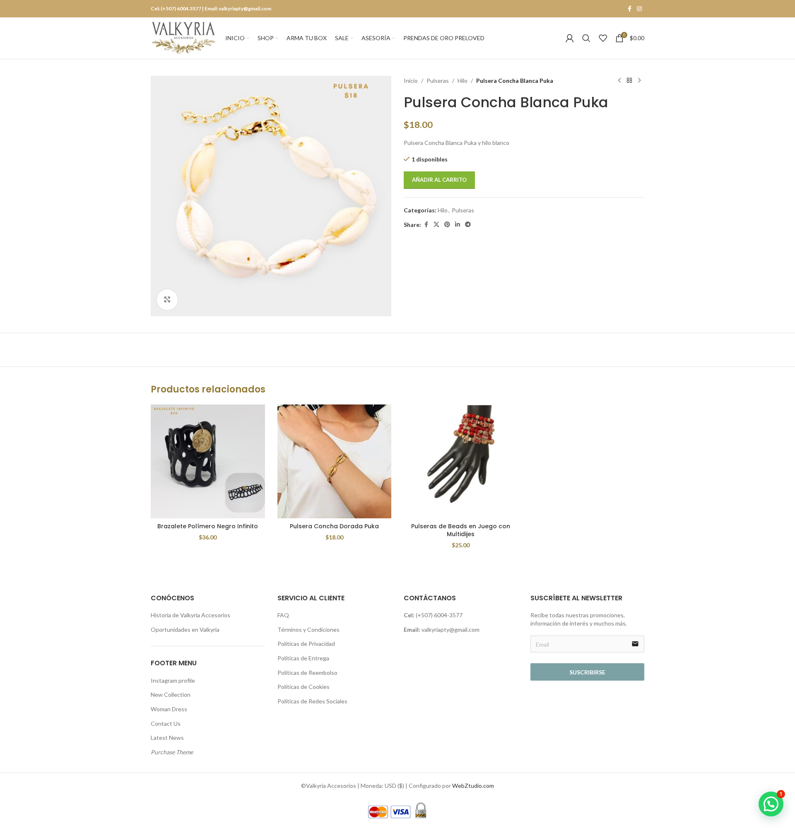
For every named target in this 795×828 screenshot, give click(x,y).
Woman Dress (169, 708)
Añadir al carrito (439, 179)
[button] (771, 804)
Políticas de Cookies (303, 686)
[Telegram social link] (468, 224)
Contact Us (166, 723)
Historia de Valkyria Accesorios (190, 615)
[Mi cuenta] (569, 38)
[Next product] (639, 81)
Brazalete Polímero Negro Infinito (207, 526)
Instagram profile (173, 680)
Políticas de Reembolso (307, 672)
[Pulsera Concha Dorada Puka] (334, 461)
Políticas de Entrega (303, 658)
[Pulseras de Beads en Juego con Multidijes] (461, 461)
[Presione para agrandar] (167, 299)
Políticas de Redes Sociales (312, 701)
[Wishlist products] (603, 38)
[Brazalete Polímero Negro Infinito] (208, 461)
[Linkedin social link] (458, 224)
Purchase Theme (172, 752)
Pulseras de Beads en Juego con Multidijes (460, 530)
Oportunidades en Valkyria (185, 629)
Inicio (411, 80)
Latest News (167, 737)
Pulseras (437, 80)
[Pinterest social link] (447, 224)
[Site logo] (184, 37)
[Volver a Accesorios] (629, 81)
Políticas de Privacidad (306, 643)
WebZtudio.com (473, 785)
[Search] (586, 38)
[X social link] (436, 224)
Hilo (462, 80)
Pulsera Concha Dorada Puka (334, 526)
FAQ (283, 615)
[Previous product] (619, 81)
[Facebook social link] (629, 8)
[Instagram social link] (639, 8)
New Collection (170, 694)
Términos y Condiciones (308, 629)
